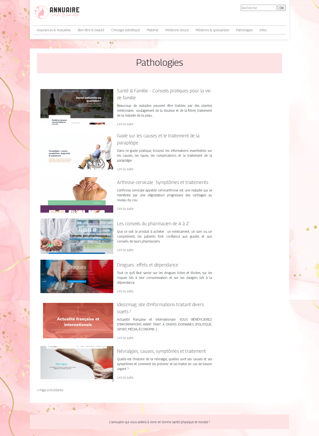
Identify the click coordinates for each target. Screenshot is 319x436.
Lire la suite (125, 124)
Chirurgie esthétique (125, 30)
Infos (263, 30)
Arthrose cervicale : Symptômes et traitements (162, 182)
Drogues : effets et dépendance (147, 265)
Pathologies (244, 30)
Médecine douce (177, 30)
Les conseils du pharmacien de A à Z (153, 223)
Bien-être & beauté (91, 30)
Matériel (152, 30)
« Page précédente (50, 390)
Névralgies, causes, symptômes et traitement (161, 351)
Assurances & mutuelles (54, 30)
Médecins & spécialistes (212, 30)
